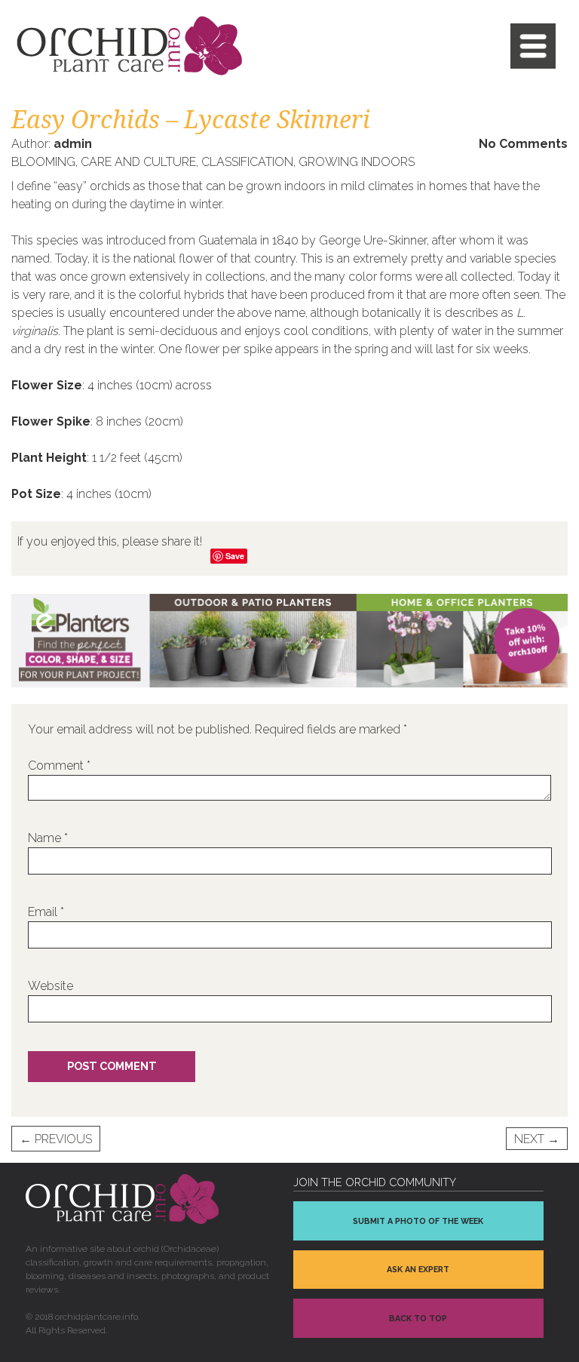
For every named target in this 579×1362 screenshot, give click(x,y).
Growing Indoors (357, 162)
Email (46, 912)
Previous (56, 1139)
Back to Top (418, 1319)
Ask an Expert (418, 1269)
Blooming (43, 162)
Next (536, 1139)
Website (50, 986)
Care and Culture (138, 162)
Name (48, 838)
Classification (247, 162)
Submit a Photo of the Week (418, 1221)
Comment (59, 765)
